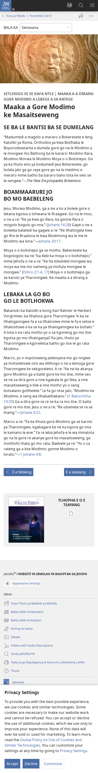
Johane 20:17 (49, 241)
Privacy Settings (73, 750)
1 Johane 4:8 (30, 454)
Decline (31, 763)
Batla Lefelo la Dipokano (24, 612)
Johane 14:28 (59, 224)
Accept (12, 763)
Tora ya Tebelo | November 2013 (28, 16)
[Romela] (81, 15)
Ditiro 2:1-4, (33, 272)
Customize (53, 763)
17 (45, 272)
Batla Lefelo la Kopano (22, 620)
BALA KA (11, 27)
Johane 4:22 (30, 412)
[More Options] (91, 15)
